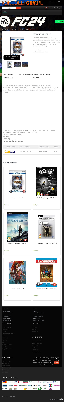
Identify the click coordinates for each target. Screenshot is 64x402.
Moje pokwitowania (37, 343)
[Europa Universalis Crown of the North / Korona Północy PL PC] (46, 272)
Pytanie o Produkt (38, 49)
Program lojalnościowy (8, 333)
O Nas (3, 336)
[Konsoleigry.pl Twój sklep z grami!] (22, 3)
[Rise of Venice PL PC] (17, 272)
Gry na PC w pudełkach (20, 29)
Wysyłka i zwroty (6, 327)
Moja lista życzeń (36, 351)
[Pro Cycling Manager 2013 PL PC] (46, 181)
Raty (3, 342)
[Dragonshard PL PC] (10, 64)
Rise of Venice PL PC (17, 289)
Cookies (4, 346)
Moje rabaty (35, 349)
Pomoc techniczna (7, 344)
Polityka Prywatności (7, 349)
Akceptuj (56, 362)
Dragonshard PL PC (17, 198)
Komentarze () (8, 79)
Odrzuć (51, 364)
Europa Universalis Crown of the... (47, 289)
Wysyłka (36, 78)
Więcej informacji (10, 74)
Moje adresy (35, 345)
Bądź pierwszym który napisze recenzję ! (13, 141)
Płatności (4, 340)
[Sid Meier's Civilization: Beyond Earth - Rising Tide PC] (17, 227)
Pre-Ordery (35, 327)
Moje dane (34, 347)
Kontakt (4, 331)
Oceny (48, 74)
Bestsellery (35, 331)
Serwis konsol (6, 329)
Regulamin (5, 338)
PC (12, 29)
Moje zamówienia (36, 341)
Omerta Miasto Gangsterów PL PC (47, 243)
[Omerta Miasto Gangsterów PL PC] (46, 227)
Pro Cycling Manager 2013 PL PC (46, 198)
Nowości (34, 329)
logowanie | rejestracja (54, 7)
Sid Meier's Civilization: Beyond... (17, 243)
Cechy (42, 74)
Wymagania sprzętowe (30, 74)
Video (19, 74)
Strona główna (6, 29)
